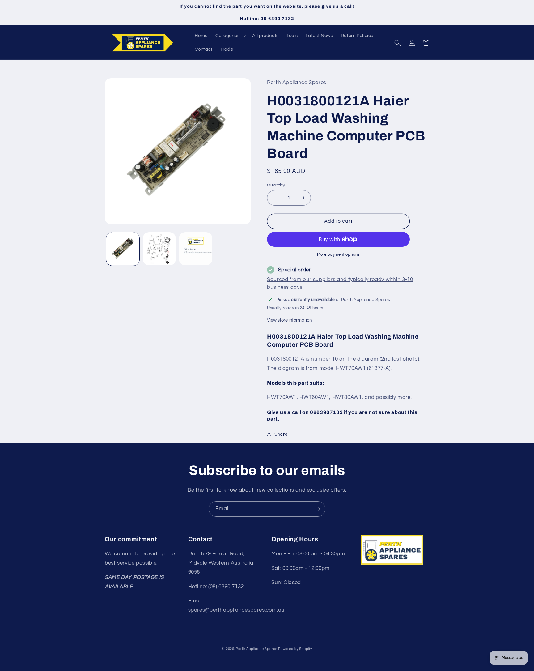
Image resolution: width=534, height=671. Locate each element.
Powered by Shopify (295, 649)
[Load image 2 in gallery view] (159, 248)
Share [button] (280, 434)
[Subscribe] (318, 508)
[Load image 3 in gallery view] (195, 248)
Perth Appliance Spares (256, 649)
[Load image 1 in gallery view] (122, 248)
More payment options (338, 255)
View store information (289, 320)
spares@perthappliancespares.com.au (236, 610)
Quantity (276, 185)
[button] (230, 36)
